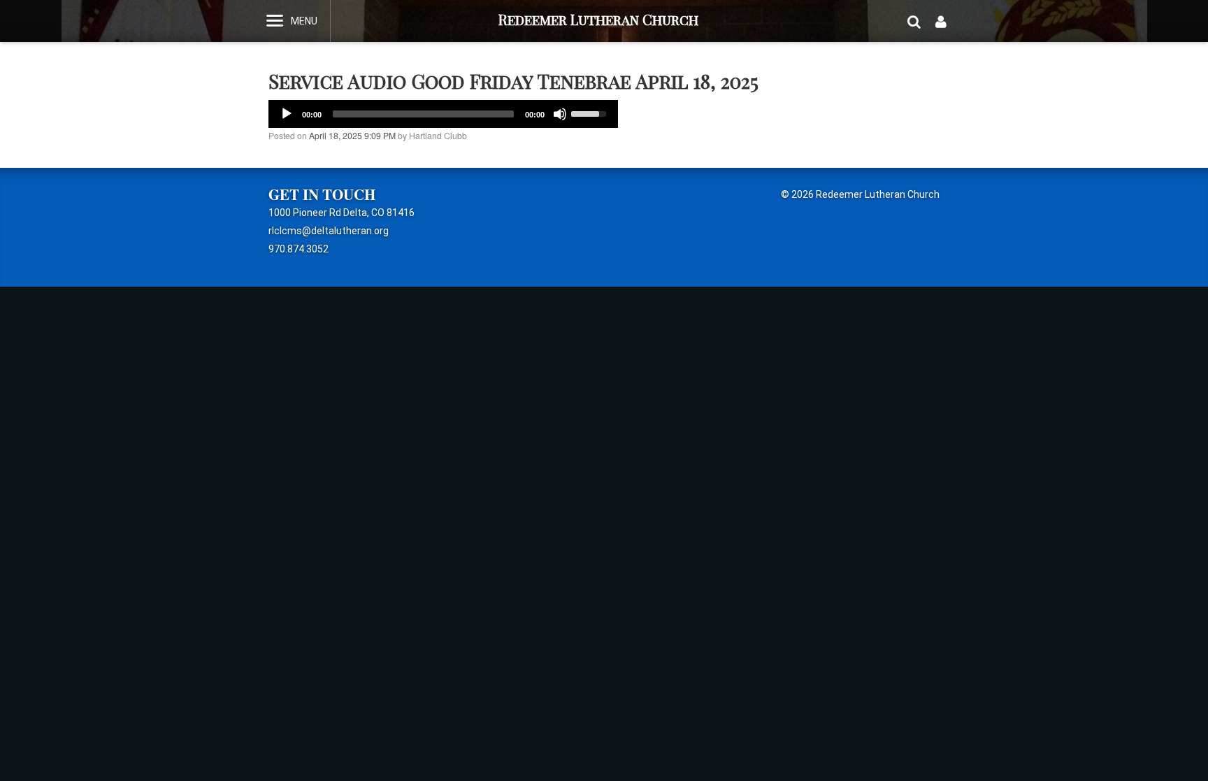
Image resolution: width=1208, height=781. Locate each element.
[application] (443, 114)
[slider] (590, 112)
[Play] (287, 114)
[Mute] (560, 114)
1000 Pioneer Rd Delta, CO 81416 (341, 212)
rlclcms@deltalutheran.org (328, 230)
